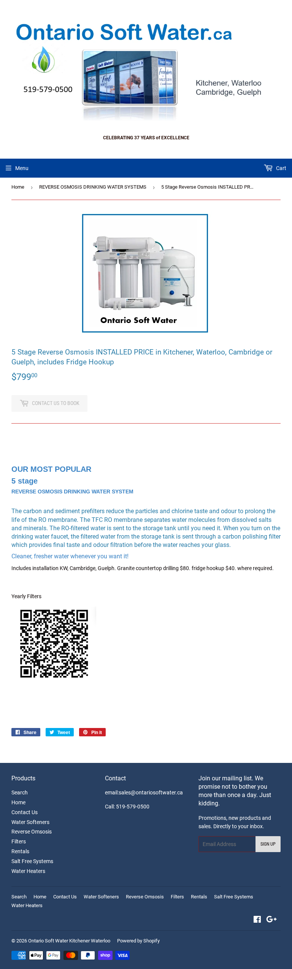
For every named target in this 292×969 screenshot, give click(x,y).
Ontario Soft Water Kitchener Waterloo (69, 941)
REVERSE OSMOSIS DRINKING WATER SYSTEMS (92, 187)
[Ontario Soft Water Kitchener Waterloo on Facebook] (257, 920)
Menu (22, 168)
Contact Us (24, 812)
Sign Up (268, 844)
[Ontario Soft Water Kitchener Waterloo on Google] (271, 920)
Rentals (20, 851)
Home (17, 187)
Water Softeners (30, 822)
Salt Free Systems (32, 861)
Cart (280, 168)
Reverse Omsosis (31, 832)
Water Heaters (28, 871)
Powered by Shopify (138, 941)
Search (19, 792)
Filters (18, 841)
